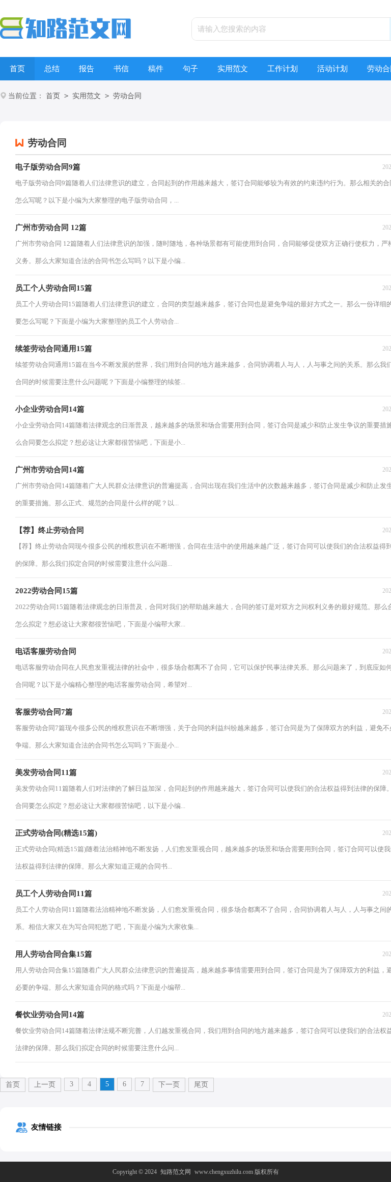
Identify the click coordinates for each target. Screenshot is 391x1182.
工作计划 (282, 69)
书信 (121, 69)
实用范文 (232, 69)
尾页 (201, 1084)
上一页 (44, 1084)
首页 (17, 69)
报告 (86, 69)
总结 (52, 69)
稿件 (155, 69)
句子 (190, 69)
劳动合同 (127, 96)
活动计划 (332, 69)
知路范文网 (175, 1171)
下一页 (169, 1084)
